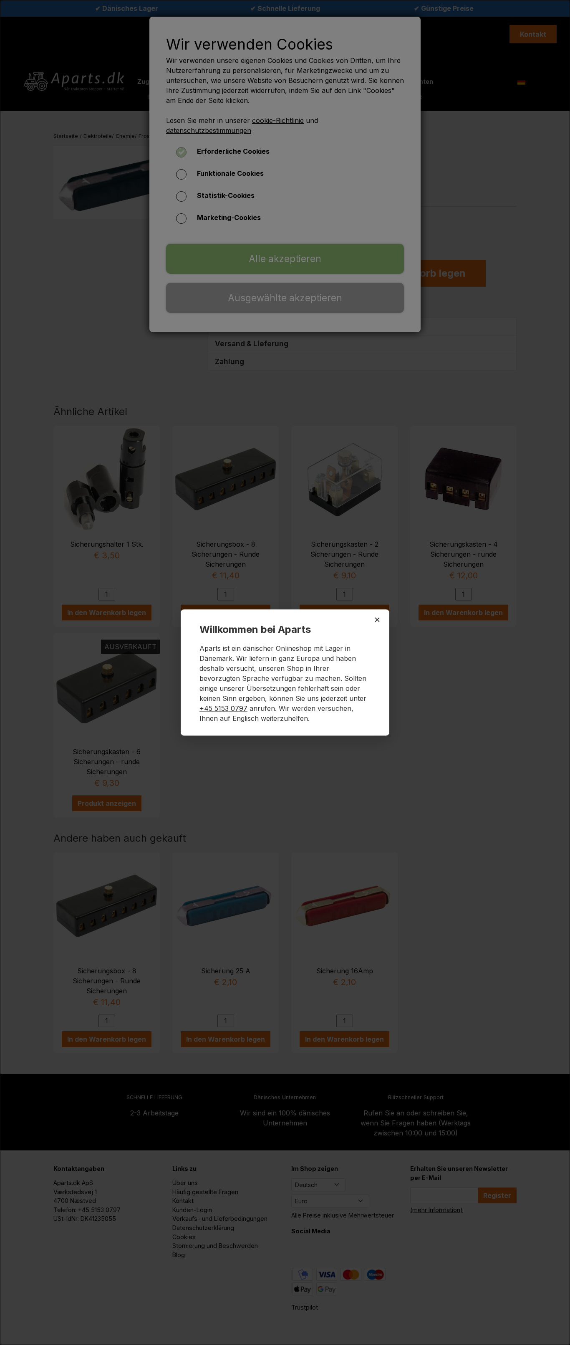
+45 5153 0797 (223, 708)
